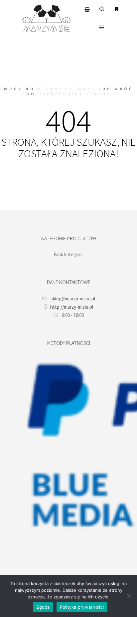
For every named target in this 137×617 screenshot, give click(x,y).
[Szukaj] (102, 9)
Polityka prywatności (82, 607)
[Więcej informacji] (116, 9)
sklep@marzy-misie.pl (73, 298)
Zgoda (43, 607)
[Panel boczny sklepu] (87, 9)
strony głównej (67, 88)
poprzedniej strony (75, 93)
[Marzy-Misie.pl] (46, 18)
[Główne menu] (102, 27)
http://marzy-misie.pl (71, 307)
